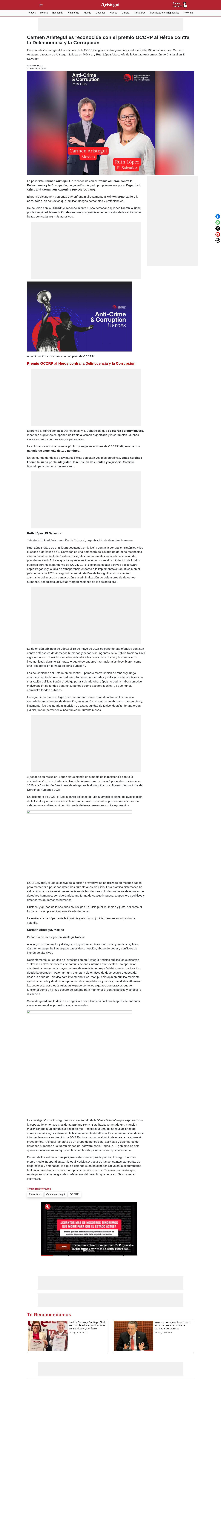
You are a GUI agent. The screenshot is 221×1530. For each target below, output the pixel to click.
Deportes (100, 12)
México (44, 12)
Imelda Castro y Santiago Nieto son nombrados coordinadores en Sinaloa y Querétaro (87, 1325)
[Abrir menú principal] (41, 5)
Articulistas (140, 12)
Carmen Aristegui (55, 1194)
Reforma (188, 12)
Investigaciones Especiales (164, 12)
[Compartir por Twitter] (217, 228)
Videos (32, 12)
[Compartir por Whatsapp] (217, 222)
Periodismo (35, 1194)
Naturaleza (73, 12)
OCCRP (74, 1194)
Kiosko (113, 12)
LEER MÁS (62, 1246)
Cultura (125, 12)
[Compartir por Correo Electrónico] (217, 234)
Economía (57, 12)
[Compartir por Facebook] (217, 216)
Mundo (87, 12)
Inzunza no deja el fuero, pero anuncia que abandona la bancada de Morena (172, 1325)
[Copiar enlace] (217, 240)
